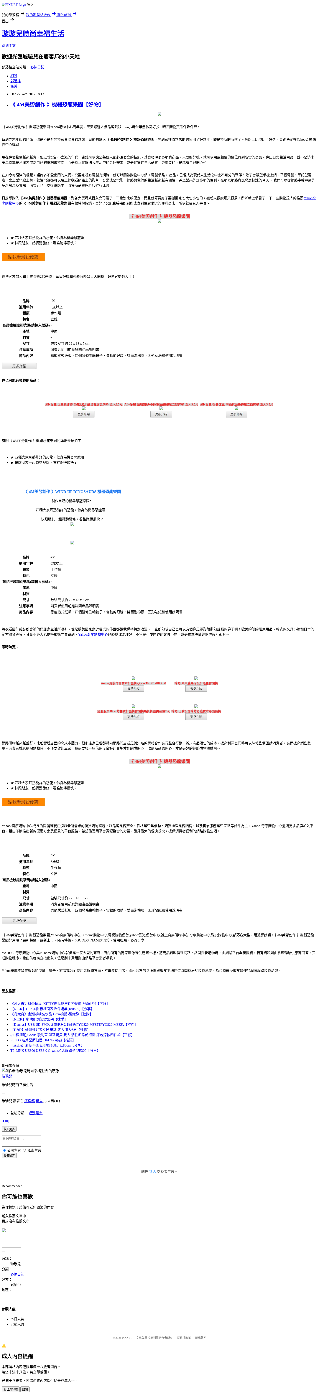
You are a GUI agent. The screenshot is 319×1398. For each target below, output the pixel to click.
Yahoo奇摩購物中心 (93, 634)
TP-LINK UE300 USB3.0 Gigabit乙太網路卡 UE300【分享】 (55, 1050)
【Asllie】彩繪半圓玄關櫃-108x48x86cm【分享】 (47, 1045)
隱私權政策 (184, 1337)
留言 (39, 1101)
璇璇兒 (7, 1076)
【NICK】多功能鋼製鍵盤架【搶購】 (39, 1019)
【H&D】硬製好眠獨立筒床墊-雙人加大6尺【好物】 (50, 1030)
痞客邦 (29, 1101)
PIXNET (127, 1337)
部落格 (15, 81)
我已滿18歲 (10, 1389)
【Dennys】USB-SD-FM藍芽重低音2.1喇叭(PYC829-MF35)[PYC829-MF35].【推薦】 (74, 1024)
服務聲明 (200, 1337)
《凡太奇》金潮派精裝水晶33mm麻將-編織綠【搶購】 (51, 1014)
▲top (6, 1121)
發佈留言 (9, 1155)
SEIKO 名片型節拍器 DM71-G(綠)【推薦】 (43, 1040)
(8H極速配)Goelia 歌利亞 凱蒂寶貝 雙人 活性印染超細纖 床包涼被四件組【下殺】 (72, 1035)
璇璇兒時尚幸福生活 (33, 34)
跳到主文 (9, 46)
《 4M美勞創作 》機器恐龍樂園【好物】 (57, 104)
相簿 (13, 76)
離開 (25, 1389)
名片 (13, 86)
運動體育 (36, 1113)
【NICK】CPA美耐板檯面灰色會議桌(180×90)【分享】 (52, 1009)
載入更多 (9, 1129)
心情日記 (37, 67)
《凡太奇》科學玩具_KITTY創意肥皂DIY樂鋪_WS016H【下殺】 (60, 1004)
